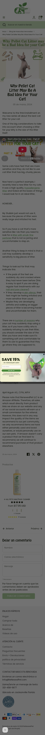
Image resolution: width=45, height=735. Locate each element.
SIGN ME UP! (11, 370)
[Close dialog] (44, 354)
